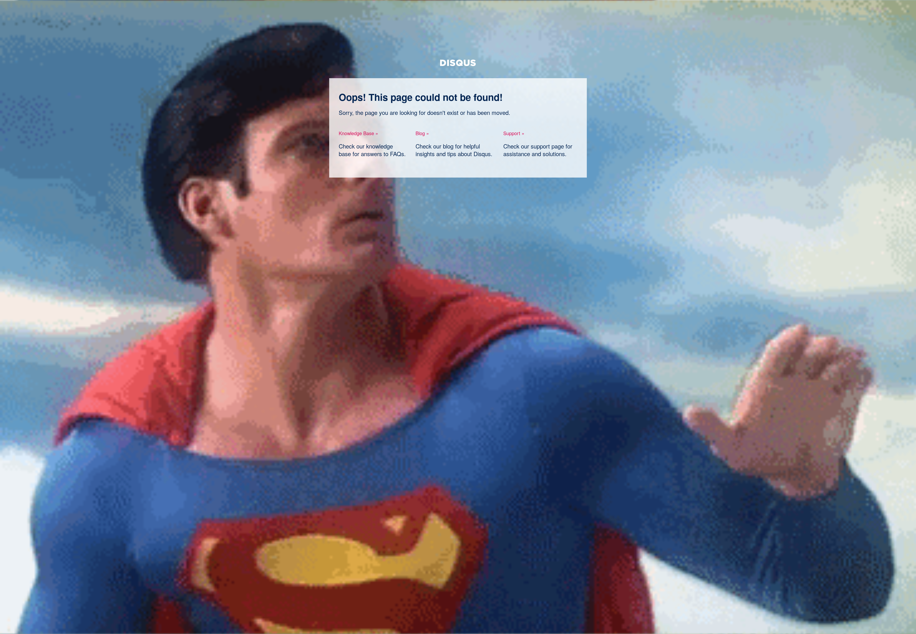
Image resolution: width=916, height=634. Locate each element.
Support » (513, 133)
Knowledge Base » (358, 133)
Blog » (422, 133)
